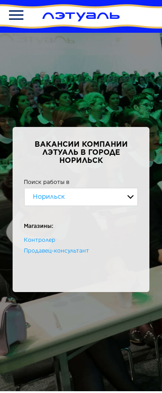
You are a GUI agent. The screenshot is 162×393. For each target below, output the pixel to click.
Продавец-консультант (56, 250)
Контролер (39, 239)
